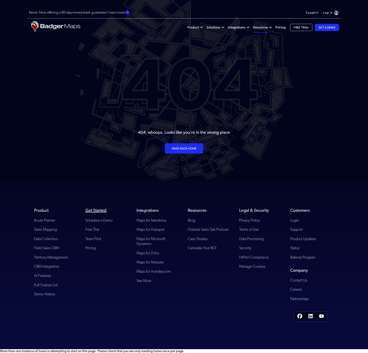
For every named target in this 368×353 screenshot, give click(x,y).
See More (144, 280)
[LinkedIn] (310, 316)
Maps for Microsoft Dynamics (151, 241)
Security (245, 248)
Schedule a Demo (99, 220)
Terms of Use (249, 229)
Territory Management (51, 257)
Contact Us (298, 280)
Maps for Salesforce (151, 220)
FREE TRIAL (301, 27)
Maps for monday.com (154, 271)
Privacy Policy (249, 220)
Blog (191, 220)
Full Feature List (46, 285)
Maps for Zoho (148, 253)
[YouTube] (321, 316)
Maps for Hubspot (150, 229)
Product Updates (303, 238)
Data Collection (46, 238)
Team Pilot (93, 238)
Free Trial (92, 229)
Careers (296, 289)
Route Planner (44, 220)
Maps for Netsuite (150, 262)
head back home (184, 148)
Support (296, 229)
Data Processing (251, 238)
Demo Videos (44, 294)
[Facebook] (299, 316)
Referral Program (302, 257)
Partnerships (299, 298)
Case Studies (198, 238)
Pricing (90, 248)
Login (294, 220)
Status (294, 248)
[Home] (55, 27)
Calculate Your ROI (202, 248)
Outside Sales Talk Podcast (208, 229)
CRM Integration (46, 266)
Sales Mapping (45, 229)
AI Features (42, 275)
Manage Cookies (252, 266)
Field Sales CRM (46, 248)
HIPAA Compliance (254, 257)
